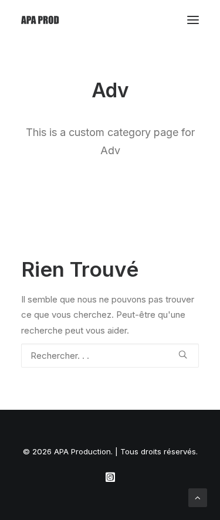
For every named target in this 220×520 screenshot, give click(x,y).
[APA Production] (41, 20)
